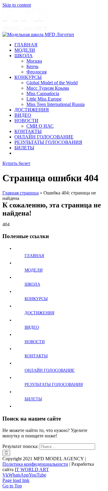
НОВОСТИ (35, 342)
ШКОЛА (32, 284)
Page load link (15, 480)
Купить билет (16, 163)
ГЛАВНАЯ (34, 255)
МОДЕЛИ (34, 270)
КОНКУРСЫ (36, 299)
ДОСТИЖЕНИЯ (39, 313)
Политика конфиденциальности (35, 464)
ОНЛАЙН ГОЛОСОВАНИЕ (50, 370)
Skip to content (16, 5)
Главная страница (20, 192)
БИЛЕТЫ (33, 399)
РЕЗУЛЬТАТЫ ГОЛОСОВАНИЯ (54, 384)
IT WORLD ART (32, 469)
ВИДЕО (32, 327)
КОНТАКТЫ (36, 356)
